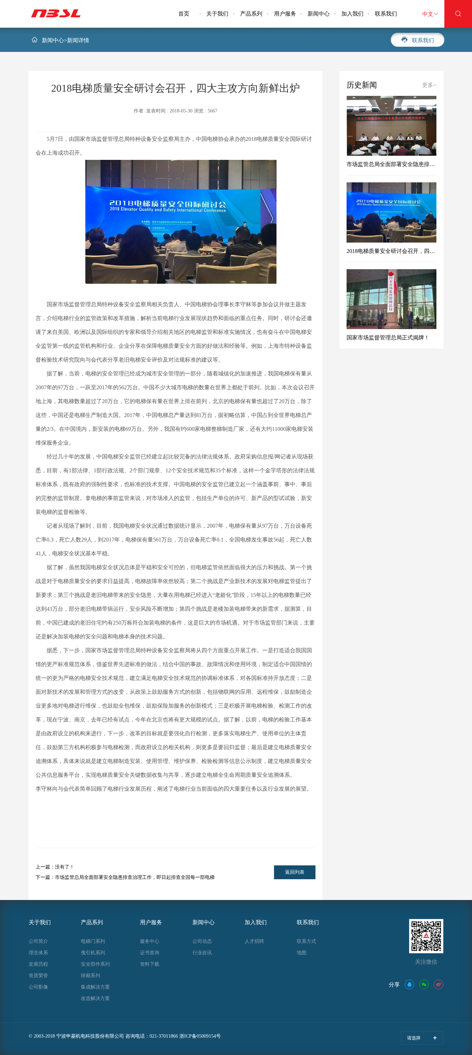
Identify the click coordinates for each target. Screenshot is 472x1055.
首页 (183, 14)
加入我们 (352, 14)
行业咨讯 (202, 952)
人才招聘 (254, 941)
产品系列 (251, 14)
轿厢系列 (90, 975)
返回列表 (294, 872)
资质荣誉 (38, 975)
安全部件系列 (95, 964)
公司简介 (38, 941)
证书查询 (149, 952)
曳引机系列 (93, 952)
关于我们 (217, 14)
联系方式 (306, 941)
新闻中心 (319, 14)
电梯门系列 (93, 941)
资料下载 (149, 964)
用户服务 (285, 14)
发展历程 (38, 964)
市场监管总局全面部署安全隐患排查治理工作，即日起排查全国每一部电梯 (125, 877)
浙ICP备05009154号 (200, 1036)
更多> (429, 85)
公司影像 (38, 987)
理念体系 (38, 952)
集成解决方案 (95, 987)
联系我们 (386, 14)
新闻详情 (78, 40)
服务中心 (149, 941)
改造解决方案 (95, 998)
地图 (301, 952)
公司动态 (202, 941)
